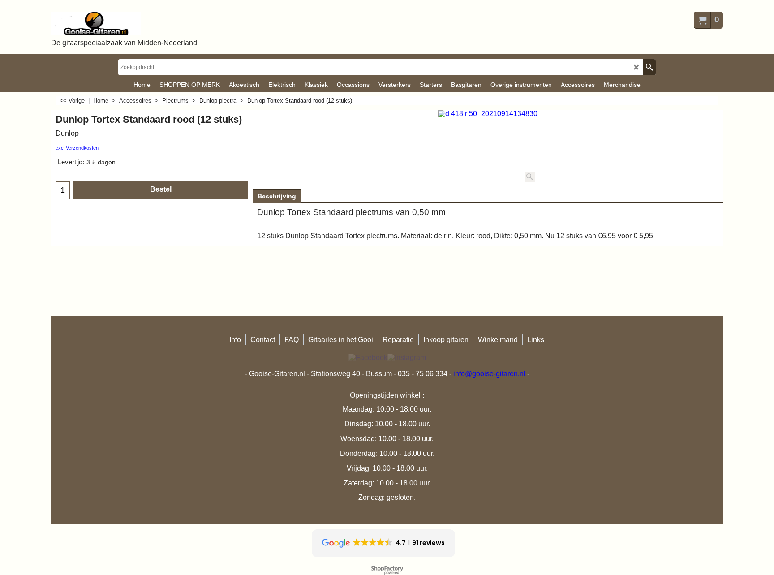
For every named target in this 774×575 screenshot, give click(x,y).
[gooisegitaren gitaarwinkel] (124, 23)
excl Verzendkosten (77, 147)
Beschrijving (277, 196)
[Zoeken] (649, 67)
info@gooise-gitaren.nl (489, 374)
